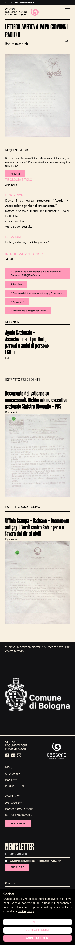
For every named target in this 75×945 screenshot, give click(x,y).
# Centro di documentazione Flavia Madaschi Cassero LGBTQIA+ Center (36, 273)
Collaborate (13, 803)
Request (15, 173)
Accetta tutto (37, 938)
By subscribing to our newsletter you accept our (29, 861)
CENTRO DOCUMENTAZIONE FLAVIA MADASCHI (16, 12)
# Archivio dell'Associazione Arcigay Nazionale (36, 293)
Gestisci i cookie (37, 930)
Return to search (16, 44)
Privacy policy (55, 861)
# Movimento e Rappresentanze (28, 310)
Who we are (12, 774)
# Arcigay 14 (17, 301)
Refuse (37, 922)
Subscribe (17, 867)
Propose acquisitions (19, 809)
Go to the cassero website (21, 2)
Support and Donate (18, 814)
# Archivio (16, 284)
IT (60, 9)
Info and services (16, 786)
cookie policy (26, 911)
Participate (18, 823)
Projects (11, 780)
